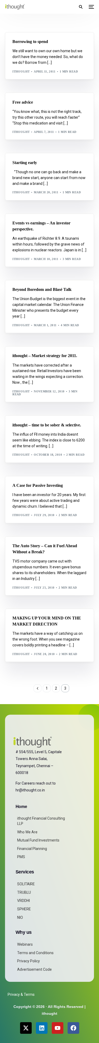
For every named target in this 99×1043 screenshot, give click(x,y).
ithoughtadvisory (31, 42)
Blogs (19, 34)
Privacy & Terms (21, 994)
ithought (21, 71)
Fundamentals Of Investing (38, 38)
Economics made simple (47, 34)
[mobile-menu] (91, 7)
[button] (80, 7)
